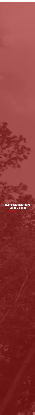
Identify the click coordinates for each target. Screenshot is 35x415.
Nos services (24, 1)
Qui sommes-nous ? (20, 1)
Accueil (16, 1)
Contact (33, 1)
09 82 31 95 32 (13, 210)
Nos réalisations (29, 1)
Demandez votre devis (22, 210)
